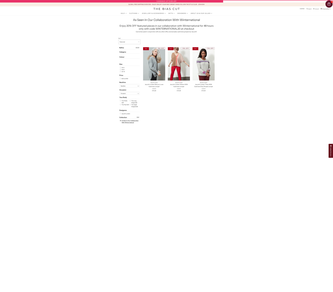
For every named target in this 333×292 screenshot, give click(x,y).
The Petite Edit (124, 101)
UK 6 (122, 67)
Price (121, 75)
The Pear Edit (125, 104)
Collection (123, 117)
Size (120, 64)
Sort (119, 38)
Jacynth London (125, 113)
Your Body (123, 97)
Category (122, 52)
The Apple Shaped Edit (134, 105)
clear (138, 117)
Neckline (122, 82)
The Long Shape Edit (134, 101)
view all (137, 47)
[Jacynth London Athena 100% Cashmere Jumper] (179, 63)
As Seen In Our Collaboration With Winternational (129, 121)
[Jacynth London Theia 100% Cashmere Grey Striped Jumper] (204, 63)
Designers (123, 110)
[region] (166, 1)
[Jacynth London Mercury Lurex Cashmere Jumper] (154, 63)
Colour (121, 57)
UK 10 (123, 71)
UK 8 (122, 69)
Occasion (122, 90)
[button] (129, 42)
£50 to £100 (124, 78)
